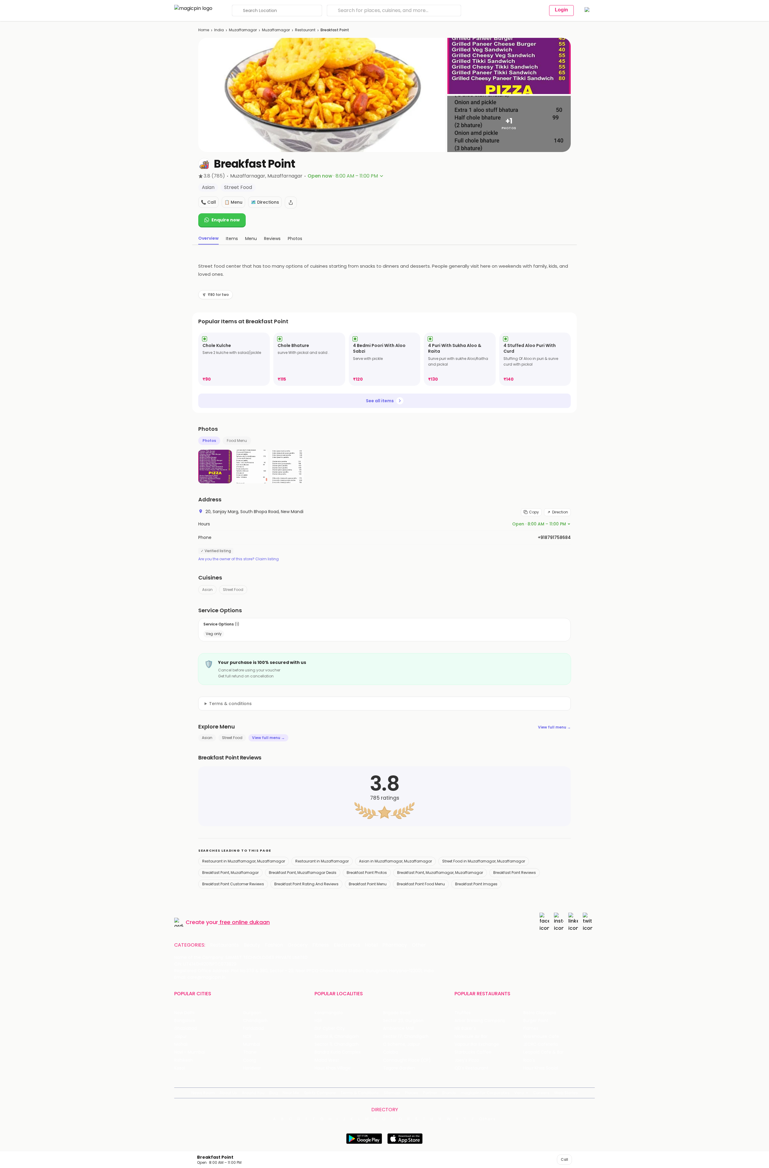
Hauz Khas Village (333, 1068)
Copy (534, 512)
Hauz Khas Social (540, 1068)
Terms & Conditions (360, 1093)
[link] (234, 359)
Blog (273, 1093)
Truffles (462, 1013)
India (219, 29)
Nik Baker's (465, 1028)
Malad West (327, 1060)
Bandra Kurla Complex (338, 1052)
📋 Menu (233, 202)
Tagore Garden (399, 1068)
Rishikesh (183, 1060)
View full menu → (554, 727)
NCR (247, 1036)
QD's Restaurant (471, 1068)
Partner (430, 1093)
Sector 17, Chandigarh (406, 1036)
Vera (519, 1093)
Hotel (371, 945)
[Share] (291, 202)
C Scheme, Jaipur (401, 1044)
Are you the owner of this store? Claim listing (238, 559)
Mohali (181, 1044)
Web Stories (566, 1093)
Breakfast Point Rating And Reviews (306, 884)
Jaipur (180, 1036)
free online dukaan (245, 922)
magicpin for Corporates (485, 1093)
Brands (449, 1093)
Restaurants (224, 945)
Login (561, 9)
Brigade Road (396, 1013)
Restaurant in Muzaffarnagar (322, 861)
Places (411, 1093)
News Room (203, 1093)
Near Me (291, 1093)
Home (203, 29)
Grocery (298, 945)
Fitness (320, 945)
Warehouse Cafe (541, 1036)
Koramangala (329, 1013)
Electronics (347, 945)
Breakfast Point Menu (368, 884)
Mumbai (251, 1044)
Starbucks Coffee (472, 1052)
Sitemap (392, 1093)
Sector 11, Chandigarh (337, 1044)
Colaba (390, 1052)
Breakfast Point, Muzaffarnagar (230, 872)
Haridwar (252, 1068)
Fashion (274, 945)
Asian (207, 589)
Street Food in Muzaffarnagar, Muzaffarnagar (483, 861)
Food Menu (237, 440)
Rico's (529, 1060)
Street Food (233, 589)
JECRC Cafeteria (540, 1044)
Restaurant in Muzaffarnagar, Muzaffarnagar (243, 861)
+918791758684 (554, 537)
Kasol (179, 1068)
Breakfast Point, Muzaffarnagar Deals (302, 872)
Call (564, 1159)
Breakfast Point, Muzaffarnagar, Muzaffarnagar (440, 872)
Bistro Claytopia (539, 1013)
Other (419, 945)
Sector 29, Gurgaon (403, 1021)
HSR (318, 1021)
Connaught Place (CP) (407, 1060)
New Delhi (184, 1013)
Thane (250, 1052)
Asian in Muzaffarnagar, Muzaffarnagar (395, 861)
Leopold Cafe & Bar (543, 1052)
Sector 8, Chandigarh (337, 1036)
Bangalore (184, 1021)
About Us (228, 1093)
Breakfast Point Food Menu (421, 884)
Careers (541, 1093)
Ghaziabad (185, 1028)
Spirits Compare (320, 1093)
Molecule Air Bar (471, 1036)
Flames (530, 1028)
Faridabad (253, 1028)
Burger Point (536, 1021)
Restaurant (305, 29)
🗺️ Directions (265, 202)
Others (487, 1119)
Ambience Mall (398, 1028)
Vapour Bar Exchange (476, 1044)
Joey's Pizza (466, 1060)
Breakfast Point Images (476, 884)
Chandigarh (255, 1021)
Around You (253, 1093)
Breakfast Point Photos (367, 872)
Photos (209, 440)
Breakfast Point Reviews (514, 872)
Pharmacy (394, 945)
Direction (560, 512)
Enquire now (225, 220)
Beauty (252, 945)
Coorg (249, 1060)
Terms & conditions (230, 704)
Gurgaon (252, 1013)
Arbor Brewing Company (479, 1021)
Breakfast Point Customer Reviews (233, 884)
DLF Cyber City (330, 1028)
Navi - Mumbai (189, 1052)
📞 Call (208, 202)
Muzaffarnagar (243, 29)
